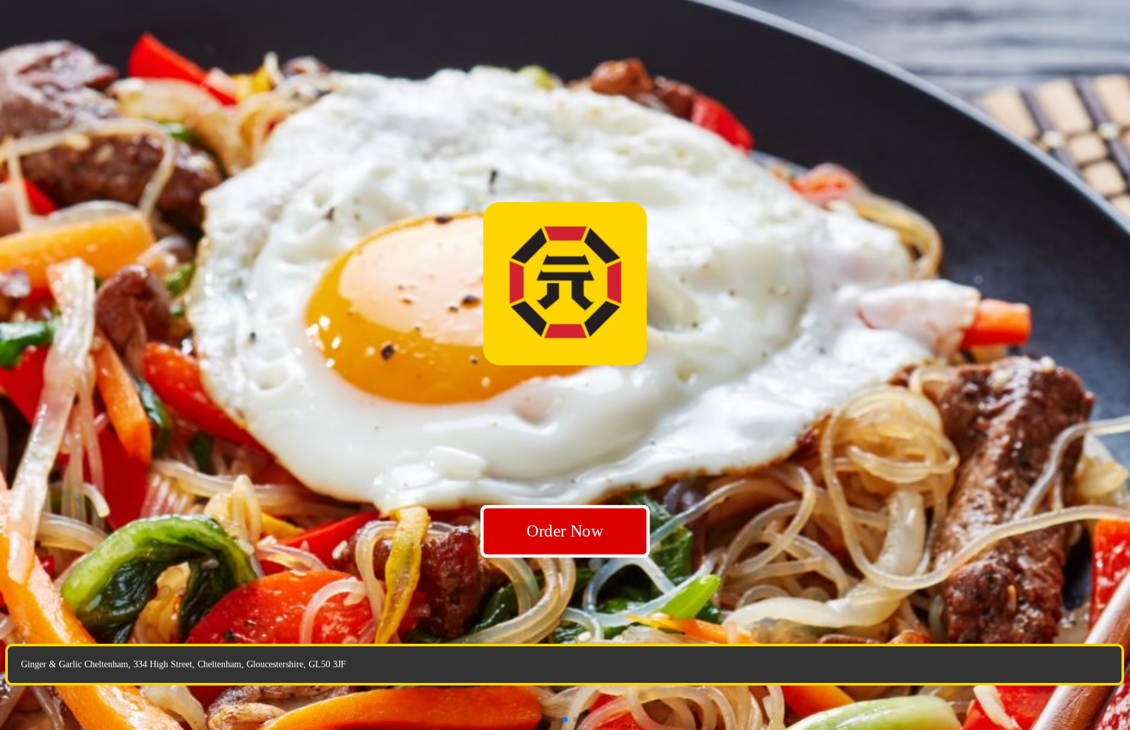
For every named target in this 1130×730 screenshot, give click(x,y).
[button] (554, 719)
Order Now (565, 531)
